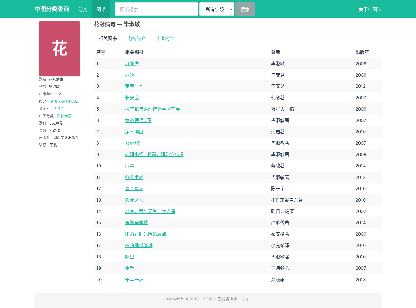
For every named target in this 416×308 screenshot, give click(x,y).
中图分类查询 (51, 8)
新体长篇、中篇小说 (73, 116)
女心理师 (134, 143)
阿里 (129, 257)
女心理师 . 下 (138, 120)
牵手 (129, 268)
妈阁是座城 (136, 222)
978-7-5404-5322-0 (67, 101)
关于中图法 (370, 9)
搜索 (245, 9)
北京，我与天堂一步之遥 (150, 211)
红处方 (132, 64)
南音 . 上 (134, 86)
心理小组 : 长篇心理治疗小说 (154, 154)
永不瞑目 (134, 132)
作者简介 (165, 38)
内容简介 (136, 38)
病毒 (129, 166)
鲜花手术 (134, 177)
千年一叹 (134, 279)
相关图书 (108, 38)
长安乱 (132, 98)
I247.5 (58, 109)
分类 (82, 9)
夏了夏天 (134, 188)
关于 (245, 299)
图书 (101, 9)
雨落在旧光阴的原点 (145, 234)
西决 (129, 75)
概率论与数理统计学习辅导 (152, 109)
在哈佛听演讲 (139, 245)
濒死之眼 (134, 200)
